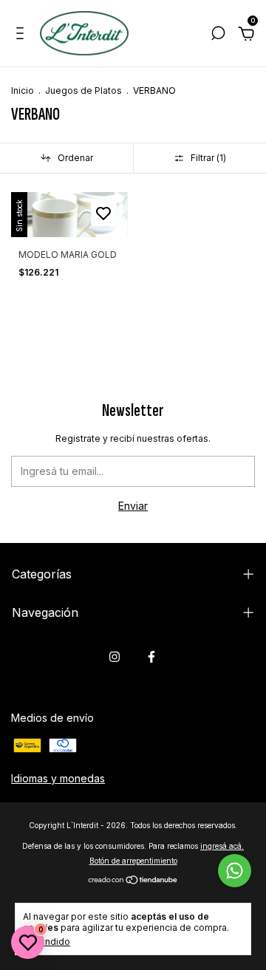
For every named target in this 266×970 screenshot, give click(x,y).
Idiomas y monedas (58, 778)
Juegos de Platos (83, 90)
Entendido (48, 941)
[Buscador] (218, 35)
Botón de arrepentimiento (133, 860)
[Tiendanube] (133, 881)
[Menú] (22, 35)
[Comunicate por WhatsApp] (234, 870)
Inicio (22, 90)
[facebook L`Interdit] (151, 657)
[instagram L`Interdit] (114, 657)
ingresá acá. (222, 845)
